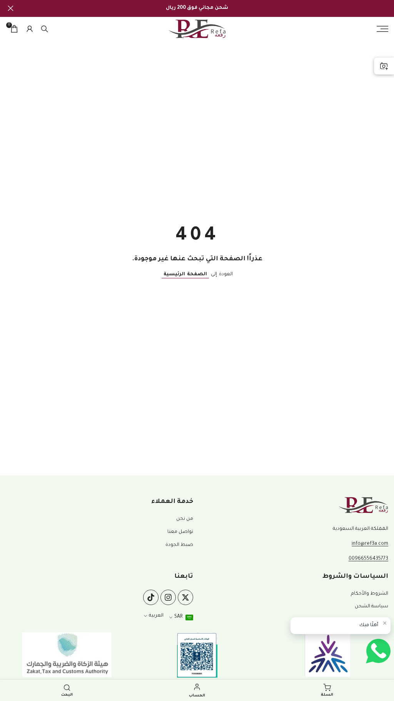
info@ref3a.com (370, 544)
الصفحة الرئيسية (185, 274)
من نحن (184, 519)
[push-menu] (382, 28)
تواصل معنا (180, 532)
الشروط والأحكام (369, 594)
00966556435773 (368, 559)
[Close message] (385, 623)
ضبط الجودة (179, 545)
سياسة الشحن (371, 606)
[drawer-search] (44, 29)
